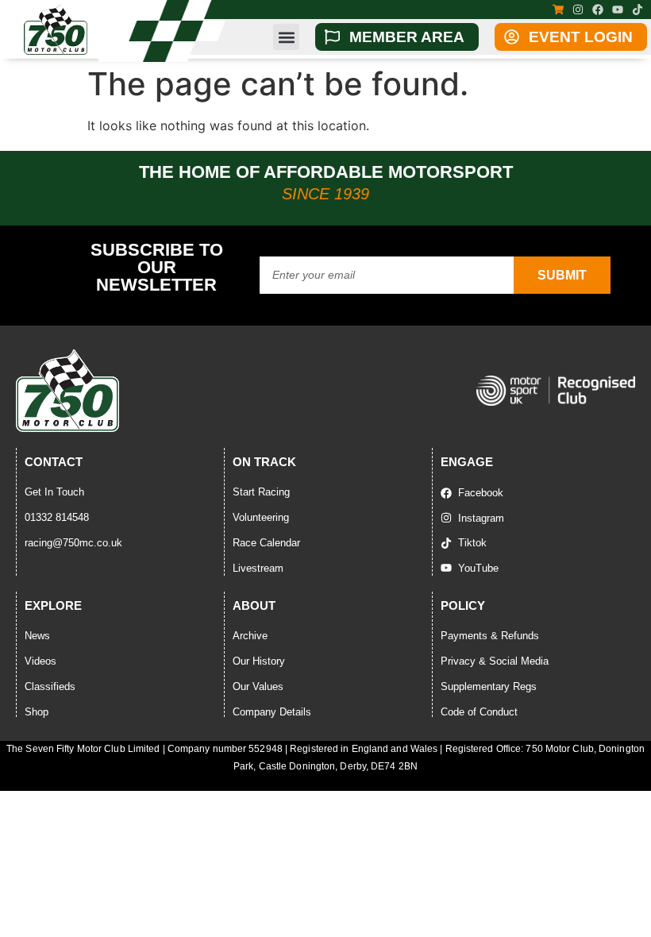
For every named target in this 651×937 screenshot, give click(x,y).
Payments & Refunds (490, 636)
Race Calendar (266, 543)
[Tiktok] (637, 9)
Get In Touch (54, 492)
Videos (40, 661)
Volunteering (261, 517)
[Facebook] (597, 9)
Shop (36, 712)
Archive (250, 636)
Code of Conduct (479, 712)
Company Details (272, 712)
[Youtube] (617, 9)
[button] (286, 37)
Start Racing (261, 492)
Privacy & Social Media (495, 661)
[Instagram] (578, 9)
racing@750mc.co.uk (73, 543)
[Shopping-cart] (558, 9)
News (37, 636)
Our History (259, 661)
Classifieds (50, 686)
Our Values (258, 686)
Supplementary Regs (489, 686)
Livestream (258, 568)
